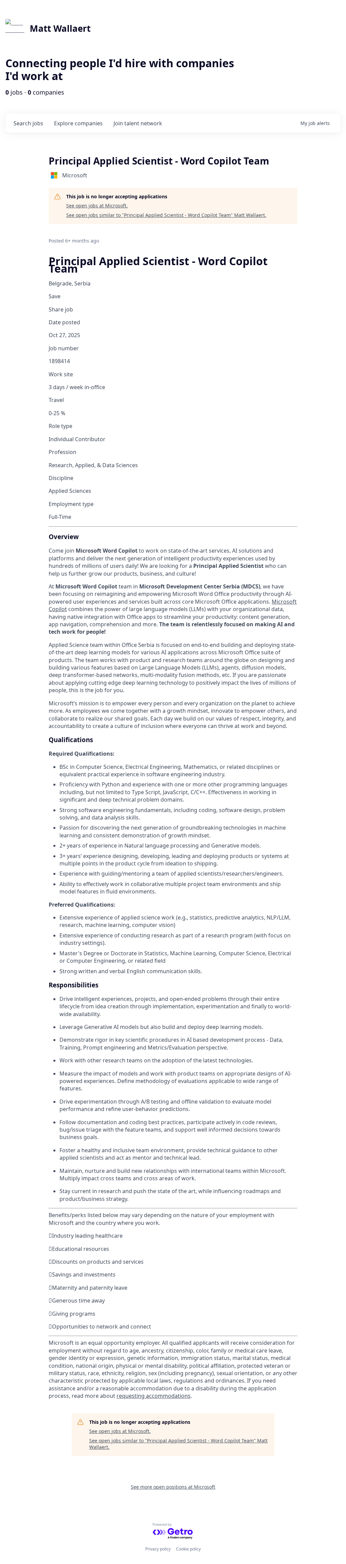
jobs (28, 123)
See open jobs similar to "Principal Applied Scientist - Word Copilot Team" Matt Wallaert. (166, 215)
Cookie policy (188, 1549)
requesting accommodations (154, 1395)
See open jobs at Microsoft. (97, 205)
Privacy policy (158, 1549)
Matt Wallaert (60, 28)
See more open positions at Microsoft (173, 1487)
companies (78, 123)
